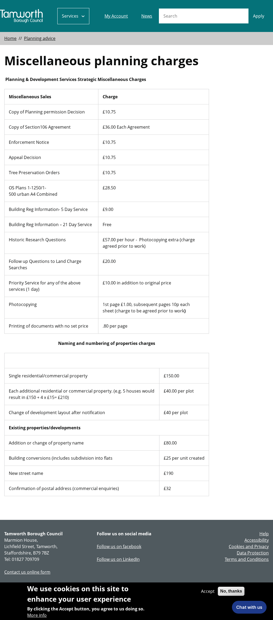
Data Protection (253, 553)
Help (264, 534)
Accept (208, 591)
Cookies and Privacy (249, 546)
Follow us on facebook (119, 546)
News (146, 16)
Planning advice (39, 38)
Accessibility (256, 540)
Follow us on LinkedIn (118, 559)
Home (10, 38)
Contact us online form (27, 572)
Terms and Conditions (247, 559)
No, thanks (231, 591)
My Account (116, 16)
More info (37, 615)
